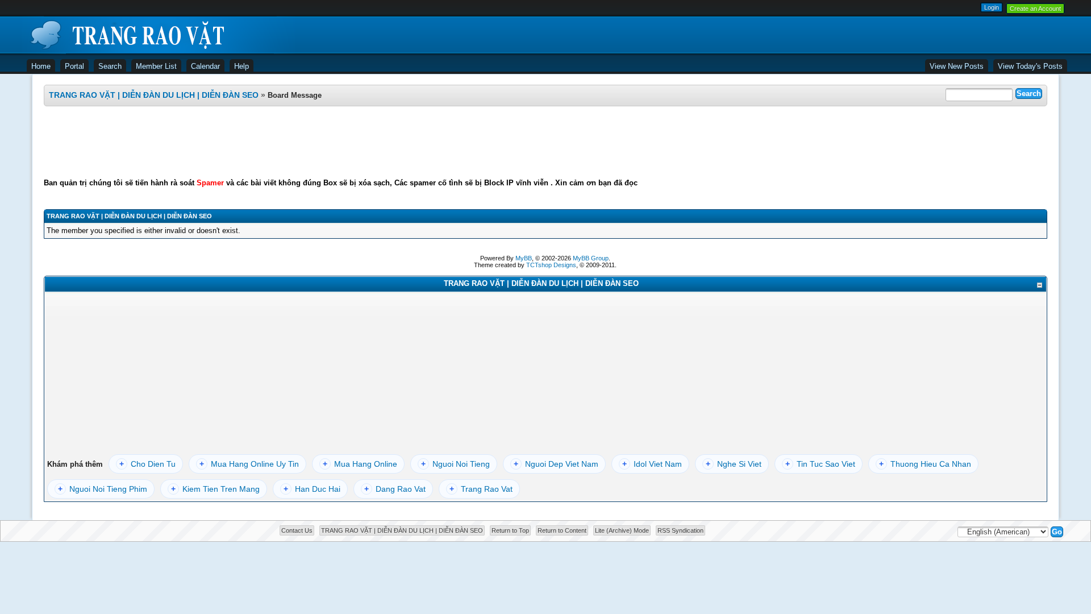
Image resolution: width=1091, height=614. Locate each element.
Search (110, 66)
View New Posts (957, 66)
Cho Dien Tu (147, 463)
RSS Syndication (680, 530)
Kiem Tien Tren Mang (215, 488)
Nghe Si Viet (733, 463)
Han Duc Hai (312, 488)
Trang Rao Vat (481, 488)
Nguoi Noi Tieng (455, 463)
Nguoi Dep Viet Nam (556, 463)
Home (41, 66)
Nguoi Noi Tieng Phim (102, 488)
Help (241, 66)
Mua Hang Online (360, 463)
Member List (156, 66)
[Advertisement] (545, 142)
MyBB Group (591, 258)
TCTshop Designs (551, 265)
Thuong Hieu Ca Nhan (925, 463)
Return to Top (510, 530)
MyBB (523, 258)
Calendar (205, 66)
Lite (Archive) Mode (622, 530)
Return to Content (562, 530)
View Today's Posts (1030, 66)
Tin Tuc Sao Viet (820, 463)
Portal (74, 66)
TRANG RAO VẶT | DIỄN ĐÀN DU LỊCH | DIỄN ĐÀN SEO (154, 94)
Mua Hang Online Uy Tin (249, 463)
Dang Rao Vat (395, 488)
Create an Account (1035, 8)
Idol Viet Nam (652, 463)
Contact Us (297, 530)
